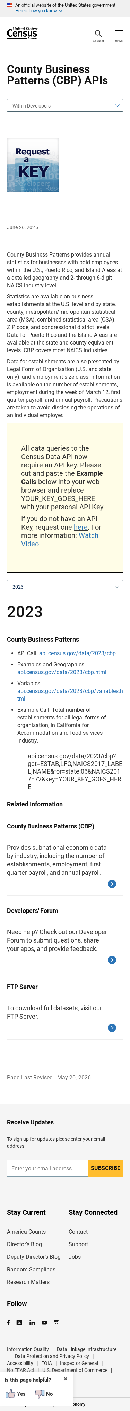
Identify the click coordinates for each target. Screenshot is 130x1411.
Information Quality (28, 1349)
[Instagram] (56, 1323)
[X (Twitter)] (20, 1323)
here (81, 527)
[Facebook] (10, 1323)
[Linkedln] (32, 1323)
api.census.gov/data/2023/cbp (77, 653)
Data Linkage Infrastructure (86, 1349)
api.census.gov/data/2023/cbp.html (61, 672)
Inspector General (79, 1363)
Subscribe (105, 1168)
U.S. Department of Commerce (74, 1370)
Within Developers (31, 106)
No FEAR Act (20, 1370)
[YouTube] (44, 1323)
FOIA (46, 1363)
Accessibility (20, 1363)
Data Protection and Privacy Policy (52, 1356)
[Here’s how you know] (65, 8)
